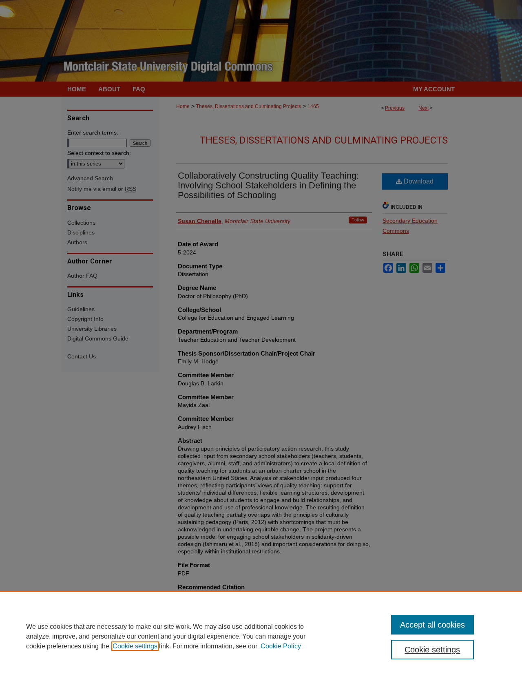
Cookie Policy (281, 646)
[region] (261, 636)
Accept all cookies (432, 624)
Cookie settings (135, 646)
